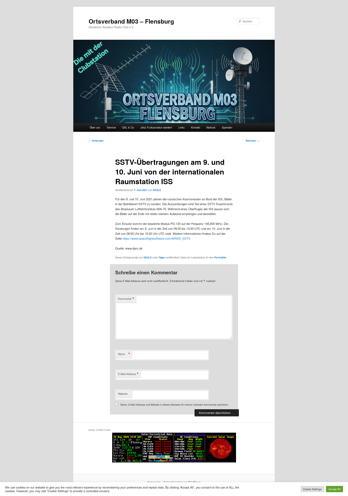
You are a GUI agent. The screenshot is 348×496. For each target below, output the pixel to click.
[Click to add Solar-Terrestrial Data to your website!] (174, 461)
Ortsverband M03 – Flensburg (131, 21)
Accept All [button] (334, 489)
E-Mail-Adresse (128, 374)
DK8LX (157, 190)
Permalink (220, 257)
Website (122, 394)
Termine (111, 127)
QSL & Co (128, 127)
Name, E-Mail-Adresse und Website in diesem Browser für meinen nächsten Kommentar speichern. (174, 404)
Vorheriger (96, 140)
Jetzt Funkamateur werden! (156, 127)
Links (181, 127)
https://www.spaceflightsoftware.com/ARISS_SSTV (156, 238)
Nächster (252, 140)
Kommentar (126, 299)
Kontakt (195, 127)
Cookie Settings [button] (312, 489)
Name (124, 354)
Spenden (227, 127)
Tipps (161, 257)
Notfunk (210, 127)
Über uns (95, 127)
